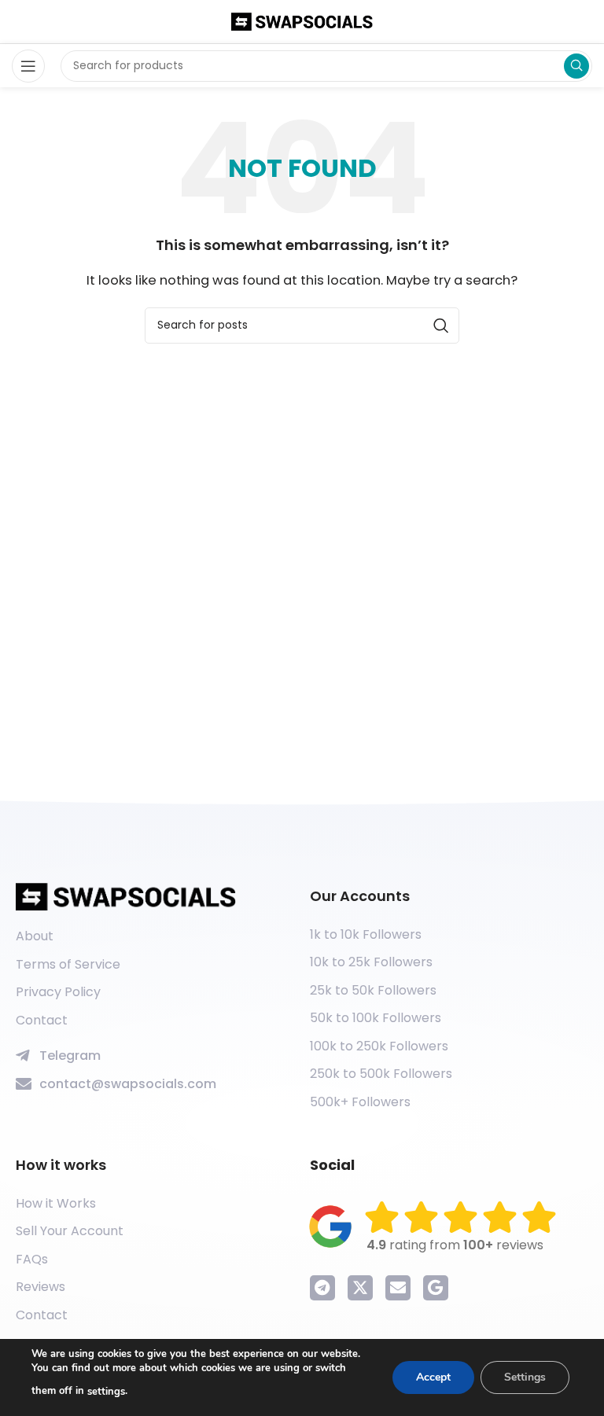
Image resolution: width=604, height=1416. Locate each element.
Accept (433, 1377)
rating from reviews (454, 1245)
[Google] (435, 1287)
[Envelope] (398, 1287)
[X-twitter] (360, 1287)
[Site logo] (302, 21)
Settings (525, 1377)
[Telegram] (322, 1287)
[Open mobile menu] (28, 66)
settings (106, 1392)
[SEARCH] (576, 66)
